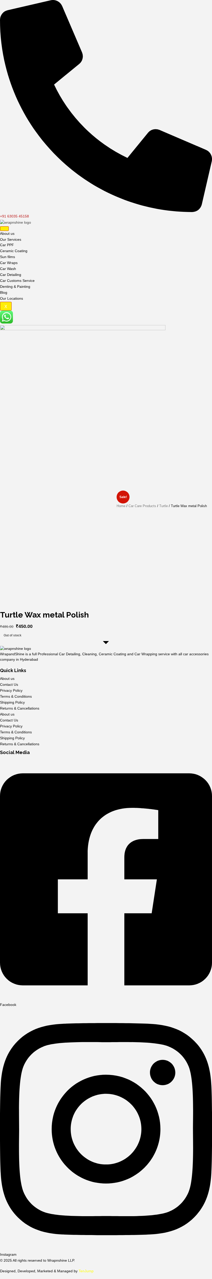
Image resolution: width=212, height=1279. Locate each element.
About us (7, 233)
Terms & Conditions (16, 696)
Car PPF (7, 245)
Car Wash (8, 269)
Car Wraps (9, 263)
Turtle (163, 506)
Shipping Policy (12, 702)
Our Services (10, 239)
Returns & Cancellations (19, 708)
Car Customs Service (17, 281)
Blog (3, 292)
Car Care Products (142, 506)
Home (121, 506)
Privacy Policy (11, 690)
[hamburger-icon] (4, 228)
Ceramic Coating (13, 251)
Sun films (7, 257)
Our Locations (11, 298)
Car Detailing (10, 275)
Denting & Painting (15, 286)
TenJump (86, 1271)
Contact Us (9, 684)
